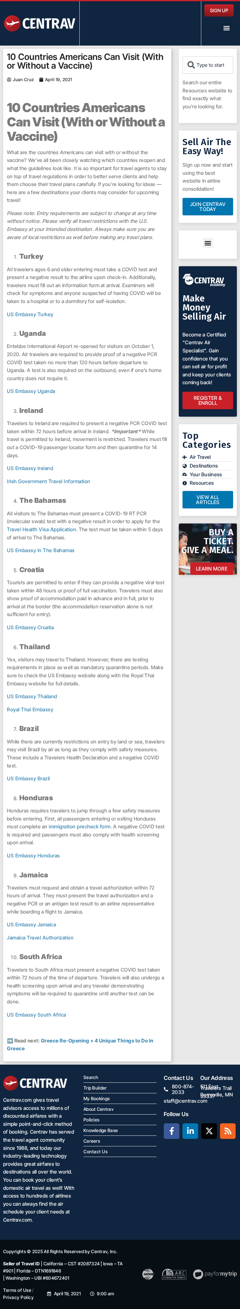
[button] (226, 28)
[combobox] (207, 65)
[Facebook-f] (171, 1131)
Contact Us (95, 1151)
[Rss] (228, 1131)
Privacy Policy (18, 1297)
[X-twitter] (209, 1131)
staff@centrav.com (186, 1101)
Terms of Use (17, 1290)
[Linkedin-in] (190, 1131)
